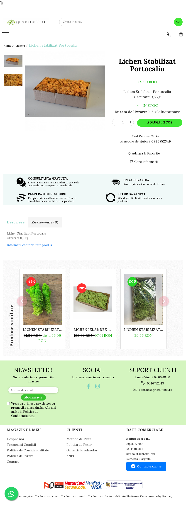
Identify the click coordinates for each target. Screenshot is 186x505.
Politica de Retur (79, 445)
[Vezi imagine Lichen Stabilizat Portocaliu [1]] (13, 80)
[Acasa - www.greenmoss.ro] (26, 22)
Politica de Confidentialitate (24, 414)
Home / (9, 45)
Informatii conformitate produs (29, 245)
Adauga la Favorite (145, 153)
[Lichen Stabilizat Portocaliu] (65, 91)
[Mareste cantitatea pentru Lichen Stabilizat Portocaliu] (130, 122)
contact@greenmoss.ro (155, 390)
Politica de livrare (20, 456)
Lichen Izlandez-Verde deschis (92, 329)
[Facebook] (89, 386)
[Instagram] (97, 386)
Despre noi (15, 439)
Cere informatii (145, 162)
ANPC (70, 456)
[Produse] (6, 35)
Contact (13, 462)
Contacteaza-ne (149, 466)
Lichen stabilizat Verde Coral (143, 329)
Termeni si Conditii (21, 445)
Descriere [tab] (15, 222)
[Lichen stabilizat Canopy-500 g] (42, 299)
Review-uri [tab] (44, 222)
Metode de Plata (78, 439)
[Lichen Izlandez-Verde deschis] (92, 299)
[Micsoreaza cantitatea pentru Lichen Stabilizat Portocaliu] (115, 122)
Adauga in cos (159, 122)
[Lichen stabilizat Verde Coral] (143, 299)
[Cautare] (178, 22)
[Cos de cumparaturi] (181, 34)
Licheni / (21, 45)
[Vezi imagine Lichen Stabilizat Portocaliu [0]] (13, 61)
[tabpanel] (65, 91)
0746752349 (155, 383)
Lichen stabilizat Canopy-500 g (42, 329)
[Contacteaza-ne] (169, 34)
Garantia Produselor (82, 450)
